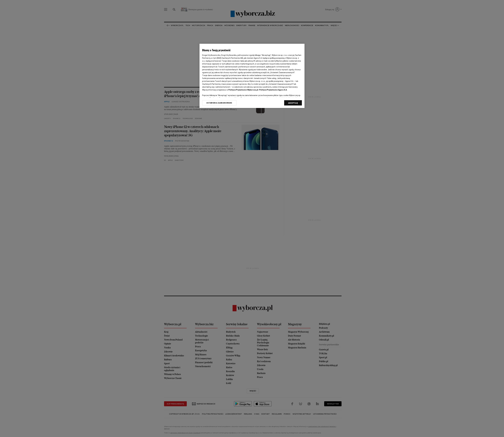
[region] (252, 76)
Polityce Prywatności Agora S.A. (273, 90)
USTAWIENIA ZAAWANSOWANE (219, 103)
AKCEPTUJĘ (293, 103)
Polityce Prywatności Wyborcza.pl (243, 90)
